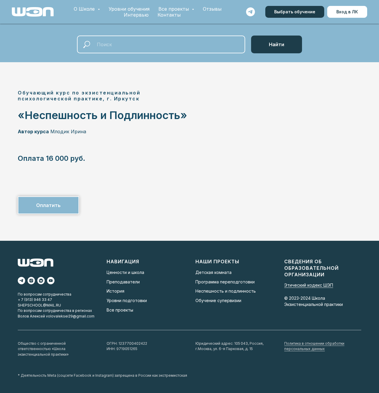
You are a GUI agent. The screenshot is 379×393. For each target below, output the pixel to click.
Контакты (169, 15)
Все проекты (120, 309)
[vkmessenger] (41, 280)
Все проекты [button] (174, 9)
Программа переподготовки (225, 281)
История (115, 290)
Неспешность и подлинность (225, 290)
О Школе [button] (85, 9)
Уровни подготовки (127, 300)
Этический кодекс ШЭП (308, 285)
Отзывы (212, 9)
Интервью (136, 15)
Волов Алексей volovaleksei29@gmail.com (56, 316)
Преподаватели (123, 281)
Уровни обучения (129, 9)
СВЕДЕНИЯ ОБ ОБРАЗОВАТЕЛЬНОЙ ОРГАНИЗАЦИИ (311, 268)
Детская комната (213, 272)
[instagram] (31, 280)
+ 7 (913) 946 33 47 (35, 299)
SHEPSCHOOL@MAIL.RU (39, 305)
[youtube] (50, 280)
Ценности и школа (125, 272)
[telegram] (250, 11)
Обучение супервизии (218, 300)
